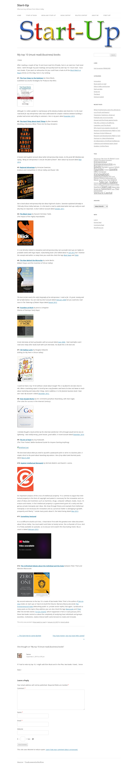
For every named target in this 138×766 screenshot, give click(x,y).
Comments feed (99, 225)
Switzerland (106, 189)
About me (95, 15)
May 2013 (74, 511)
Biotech (112, 158)
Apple (105, 158)
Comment (21, 688)
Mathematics (109, 178)
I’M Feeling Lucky (26, 350)
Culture (96, 160)
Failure (116, 167)
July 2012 (72, 253)
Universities (98, 191)
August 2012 (53, 302)
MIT (115, 178)
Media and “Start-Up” (48, 15)
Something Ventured (28, 516)
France (106, 170)
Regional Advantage (27, 167)
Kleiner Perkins (99, 178)
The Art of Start (25, 440)
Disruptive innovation (105, 160)
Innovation (97, 81)
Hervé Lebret (65, 622)
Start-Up (23, 5)
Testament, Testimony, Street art (104, 115)
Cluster (117, 158)
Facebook (111, 167)
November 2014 (78, 435)
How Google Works (27, 399)
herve (28, 654)
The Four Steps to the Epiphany (31, 78)
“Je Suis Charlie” (40, 612)
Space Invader (114, 185)
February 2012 (33, 529)
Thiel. (79, 609)
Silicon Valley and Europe (102, 86)
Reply (19, 670)
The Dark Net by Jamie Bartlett (29, 636)
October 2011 (59, 209)
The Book (97, 94)
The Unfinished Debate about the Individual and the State (42, 566)
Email (20, 721)
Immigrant (102, 172)
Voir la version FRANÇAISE (102, 68)
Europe (105, 167)
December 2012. (43, 394)
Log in (96, 220)
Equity (97, 166)
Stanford (97, 187)
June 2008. (61, 342)
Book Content (66, 15)
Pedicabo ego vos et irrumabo (103, 118)
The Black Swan (25, 214)
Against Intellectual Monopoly (32, 463)
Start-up (106, 186)
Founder (99, 169)
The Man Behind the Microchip (31, 260)
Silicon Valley (108, 182)
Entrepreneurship (103, 164)
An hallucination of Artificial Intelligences (107, 141)
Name (20, 712)
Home (19, 15)
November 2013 (69, 116)
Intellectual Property (101, 176)
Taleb (76, 255)
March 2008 (26, 458)
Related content (81, 15)
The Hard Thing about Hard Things (32, 121)
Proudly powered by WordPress (34, 762)
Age (102, 158)
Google (113, 169)
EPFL (114, 164)
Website (20, 729)
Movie (96, 180)
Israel (113, 176)
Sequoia (96, 183)
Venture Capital (99, 97)
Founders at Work (26, 308)
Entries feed (97, 222)
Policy (105, 180)
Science (114, 179)
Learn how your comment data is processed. (62, 750)
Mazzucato (70, 609)
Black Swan (67, 255)
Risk (108, 180)
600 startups (97, 158)
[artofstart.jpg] (22, 447)
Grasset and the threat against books (106, 120)
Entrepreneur (100, 161)
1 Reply (19, 60)
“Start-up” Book (31, 15)
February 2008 (61, 300)
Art (109, 158)
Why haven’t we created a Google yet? (106, 128)
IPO (110, 176)
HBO (96, 171)
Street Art (107, 15)
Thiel (117, 189)
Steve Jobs (115, 187)
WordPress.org (98, 228)
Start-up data (98, 89)
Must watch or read (39, 622)
